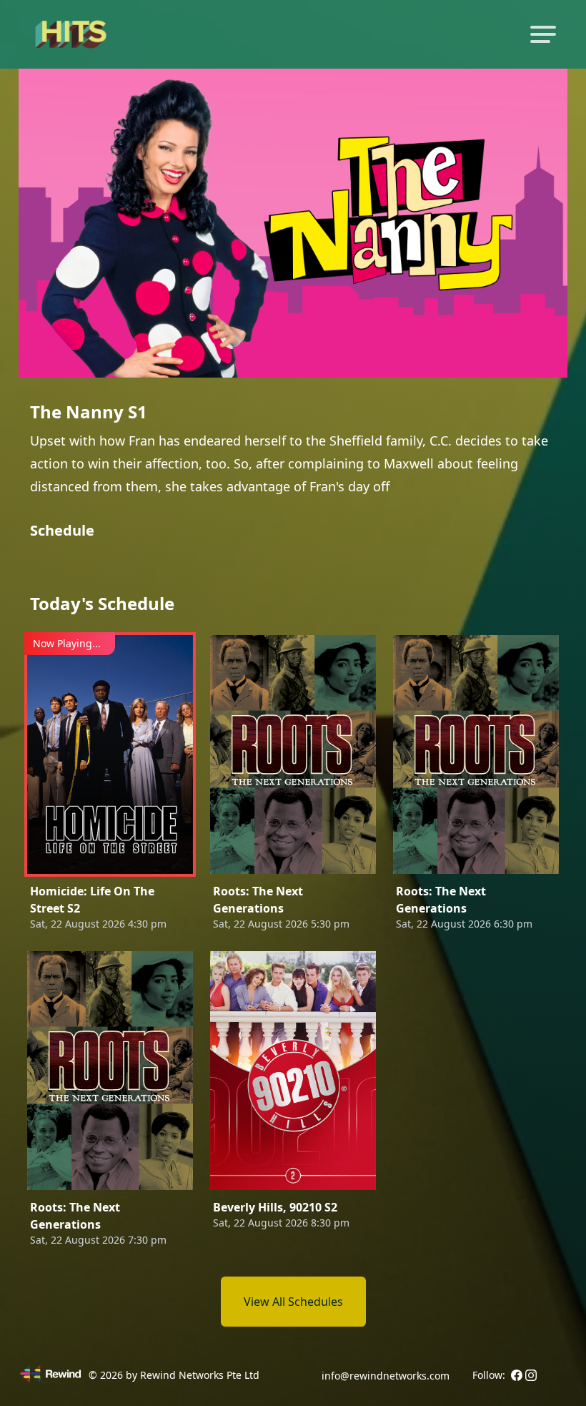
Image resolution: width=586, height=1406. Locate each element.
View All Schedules (293, 1301)
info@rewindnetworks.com (386, 1375)
